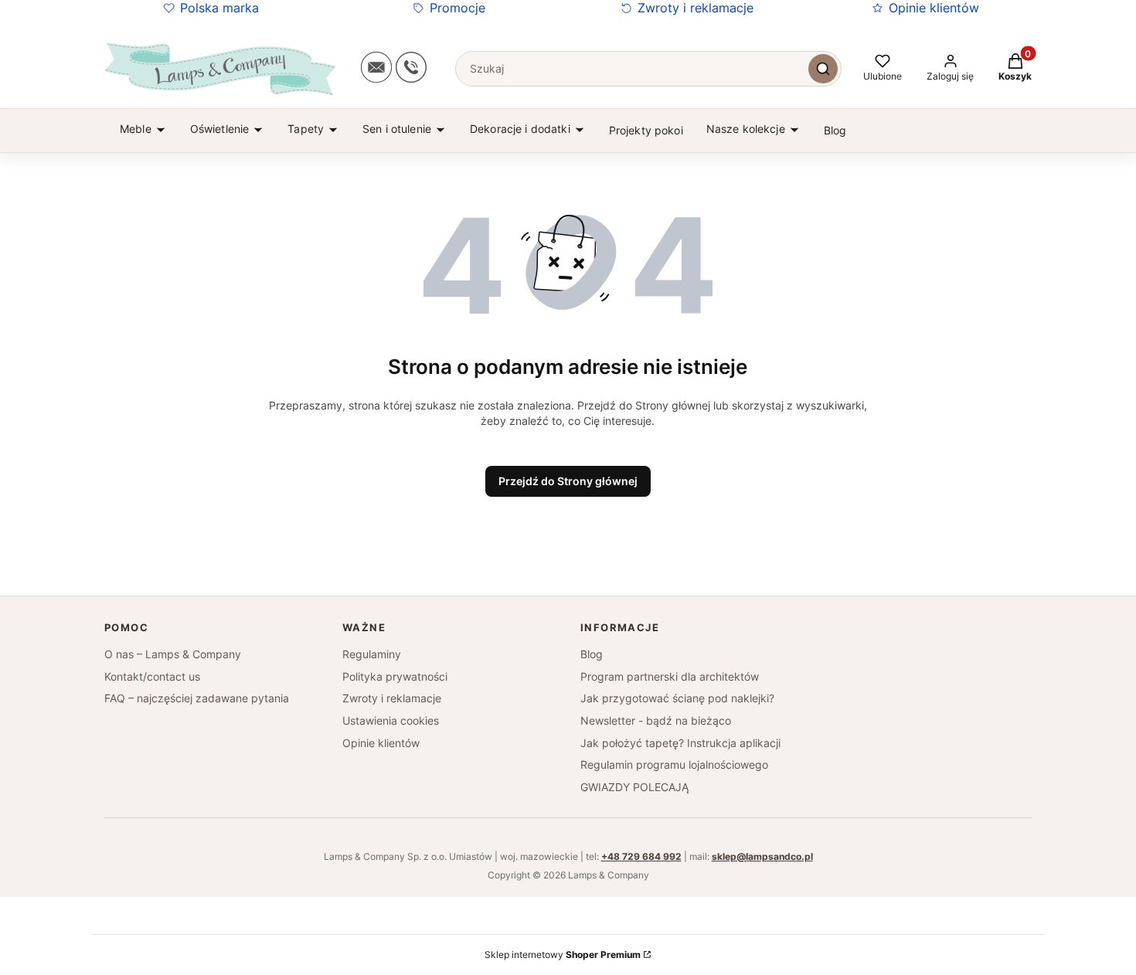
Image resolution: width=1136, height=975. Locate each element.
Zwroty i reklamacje (695, 7)
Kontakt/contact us (152, 676)
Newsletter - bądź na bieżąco (655, 720)
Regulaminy (371, 654)
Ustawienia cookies (390, 720)
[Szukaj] (823, 68)
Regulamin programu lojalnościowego (674, 764)
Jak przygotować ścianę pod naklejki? (677, 698)
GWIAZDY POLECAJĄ (634, 786)
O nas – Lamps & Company (172, 654)
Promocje (457, 7)
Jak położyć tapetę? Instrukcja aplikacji (680, 742)
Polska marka (219, 7)
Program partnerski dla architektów (669, 676)
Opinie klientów (934, 7)
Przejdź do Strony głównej (568, 481)
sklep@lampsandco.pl (762, 856)
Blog (591, 654)
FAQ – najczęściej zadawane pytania (196, 698)
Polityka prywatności (394, 676)
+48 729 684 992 (641, 856)
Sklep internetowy (563, 954)
